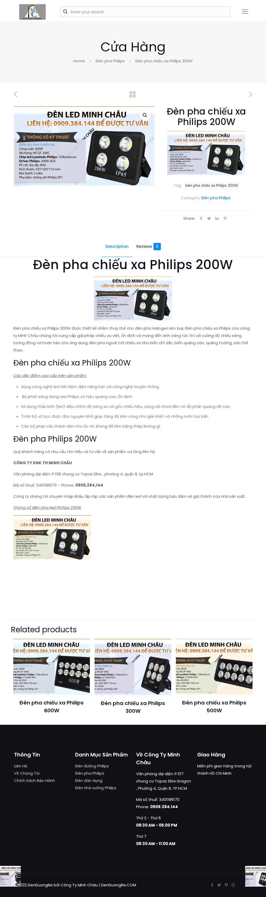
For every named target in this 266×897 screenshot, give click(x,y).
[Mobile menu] (245, 11)
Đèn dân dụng (88, 780)
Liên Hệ (20, 766)
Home (79, 61)
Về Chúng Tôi (26, 773)
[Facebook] (212, 885)
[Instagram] (233, 885)
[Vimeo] (226, 885)
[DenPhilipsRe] (32, 11)
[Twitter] (219, 885)
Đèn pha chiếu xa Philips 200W (211, 185)
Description (117, 246)
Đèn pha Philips (110, 61)
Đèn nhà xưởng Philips (95, 787)
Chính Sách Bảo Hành (34, 780)
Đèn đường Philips (92, 766)
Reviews (147, 246)
